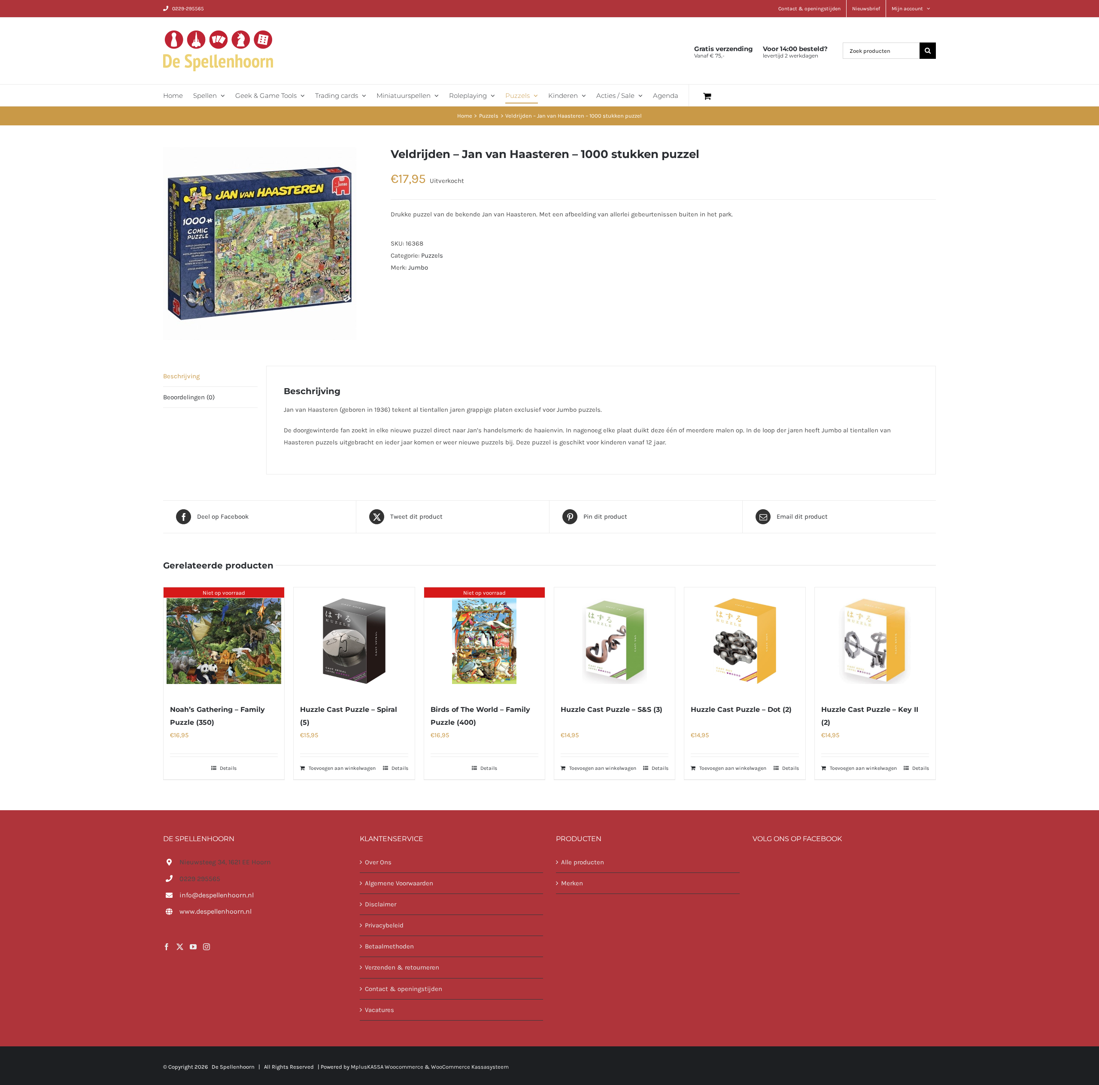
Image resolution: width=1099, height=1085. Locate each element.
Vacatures (379, 1010)
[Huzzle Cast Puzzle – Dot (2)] (744, 641)
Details (228, 768)
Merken (572, 883)
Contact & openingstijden (403, 989)
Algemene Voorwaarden (399, 883)
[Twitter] (179, 946)
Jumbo (418, 267)
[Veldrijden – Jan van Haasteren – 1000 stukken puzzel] (270, 243)
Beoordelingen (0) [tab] (189, 397)
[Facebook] (166, 946)
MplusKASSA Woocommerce (387, 1067)
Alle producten (582, 862)
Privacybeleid (384, 925)
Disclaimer (380, 904)
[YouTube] (193, 946)
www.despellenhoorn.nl (215, 911)
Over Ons (378, 862)
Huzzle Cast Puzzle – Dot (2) (741, 709)
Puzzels (432, 255)
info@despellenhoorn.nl (216, 895)
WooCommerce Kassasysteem (470, 1067)
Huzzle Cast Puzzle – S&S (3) (611, 709)
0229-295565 (188, 9)
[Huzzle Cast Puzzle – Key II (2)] (875, 641)
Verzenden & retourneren (402, 967)
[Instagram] (206, 946)
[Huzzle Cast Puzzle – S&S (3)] (614, 641)
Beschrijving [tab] (181, 376)
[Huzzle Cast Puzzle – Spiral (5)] (354, 641)
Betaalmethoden (389, 946)
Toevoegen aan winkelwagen (342, 768)
